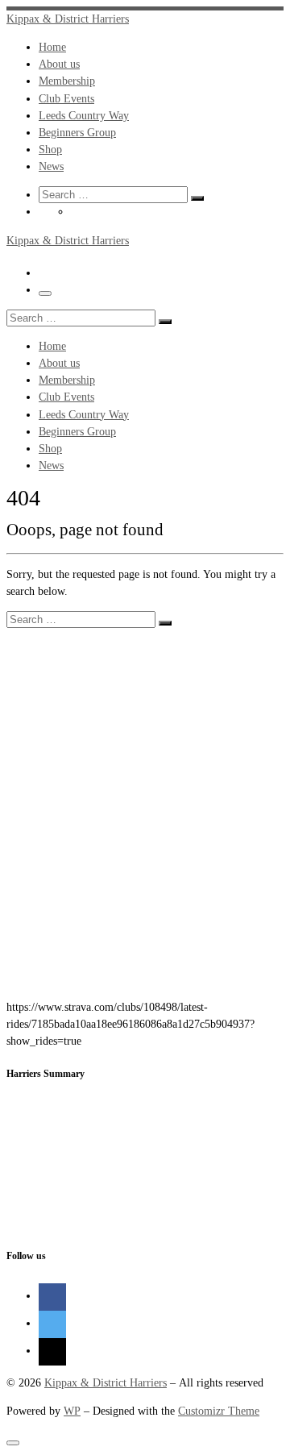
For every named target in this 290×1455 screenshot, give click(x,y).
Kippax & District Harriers (105, 1382)
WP (72, 1410)
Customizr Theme (218, 1410)
